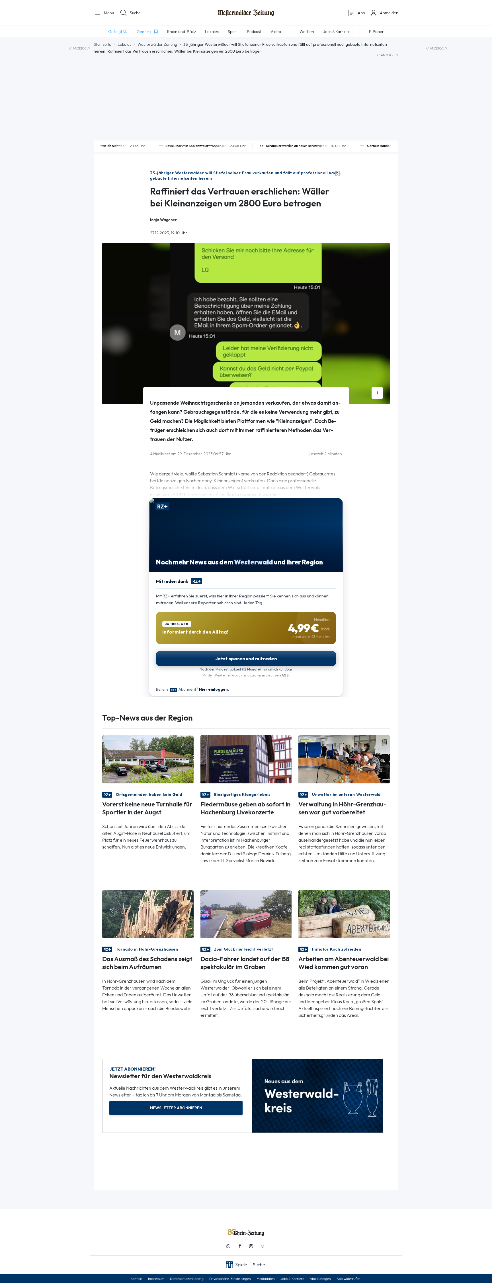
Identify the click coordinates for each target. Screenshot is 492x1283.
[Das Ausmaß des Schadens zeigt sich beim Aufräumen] (148, 914)
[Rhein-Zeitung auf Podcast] (262, 1246)
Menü (108, 12)
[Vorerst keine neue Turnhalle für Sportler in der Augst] (148, 759)
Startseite (102, 44)
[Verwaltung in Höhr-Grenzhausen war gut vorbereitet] (344, 759)
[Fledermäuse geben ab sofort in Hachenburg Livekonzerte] (246, 759)
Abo (361, 12)
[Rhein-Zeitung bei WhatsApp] (228, 1246)
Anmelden (389, 12)
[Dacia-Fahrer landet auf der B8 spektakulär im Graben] (246, 914)
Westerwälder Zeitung (157, 44)
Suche (135, 12)
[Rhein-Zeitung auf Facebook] (240, 1246)
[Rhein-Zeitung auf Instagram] (251, 1246)
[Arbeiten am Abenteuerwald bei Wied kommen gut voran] (344, 914)
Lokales (124, 44)
